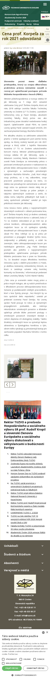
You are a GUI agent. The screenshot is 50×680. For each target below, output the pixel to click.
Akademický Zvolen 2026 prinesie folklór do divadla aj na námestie (28, 534)
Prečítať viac (13, 654)
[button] (3, 659)
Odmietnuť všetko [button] (35, 668)
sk (46, 16)
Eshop (36, 24)
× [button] (47, 632)
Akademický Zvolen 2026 (15, 17)
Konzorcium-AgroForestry (16, 14)
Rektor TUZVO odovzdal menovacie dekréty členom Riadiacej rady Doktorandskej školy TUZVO (26, 457)
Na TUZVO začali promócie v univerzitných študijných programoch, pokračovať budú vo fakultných (27, 486)
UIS (47, 34)
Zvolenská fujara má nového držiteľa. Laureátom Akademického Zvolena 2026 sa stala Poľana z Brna (28, 466)
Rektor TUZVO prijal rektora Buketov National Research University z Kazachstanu (26, 496)
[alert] (25, 654)
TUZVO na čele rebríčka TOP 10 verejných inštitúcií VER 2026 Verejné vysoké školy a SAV (26, 519)
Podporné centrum (13, 21)
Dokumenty (10, 24)
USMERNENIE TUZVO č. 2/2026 (24, 512)
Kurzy (29, 24)
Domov (3, 28)
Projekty (21, 24)
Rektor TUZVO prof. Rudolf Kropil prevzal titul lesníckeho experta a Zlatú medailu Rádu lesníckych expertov (28, 506)
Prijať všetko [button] (11, 668)
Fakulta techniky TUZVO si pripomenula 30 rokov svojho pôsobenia (28, 527)
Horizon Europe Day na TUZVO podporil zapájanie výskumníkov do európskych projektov (28, 476)
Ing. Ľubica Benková (16, 48)
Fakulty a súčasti (31, 21)
